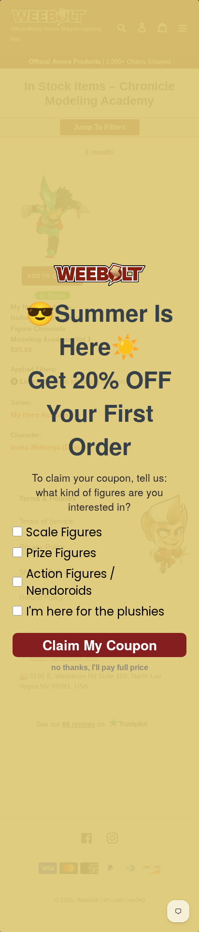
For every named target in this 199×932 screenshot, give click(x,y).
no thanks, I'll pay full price (99, 667)
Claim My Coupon (100, 645)
